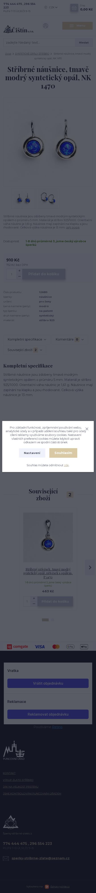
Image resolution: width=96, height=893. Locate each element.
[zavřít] (87, 428)
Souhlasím (63, 453)
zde (66, 465)
